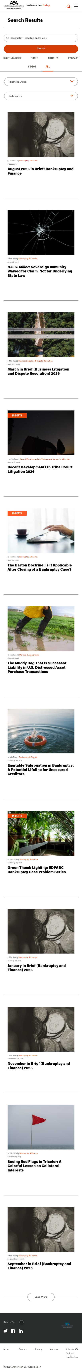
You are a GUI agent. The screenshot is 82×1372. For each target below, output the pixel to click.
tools (34, 58)
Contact (23, 1349)
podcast (73, 58)
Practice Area (17, 81)
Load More (41, 1296)
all (48, 66)
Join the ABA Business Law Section (72, 1353)
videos (32, 66)
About (6, 1349)
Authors (54, 1349)
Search (41, 48)
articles (53, 58)
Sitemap (39, 1349)
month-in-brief (12, 58)
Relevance (16, 96)
